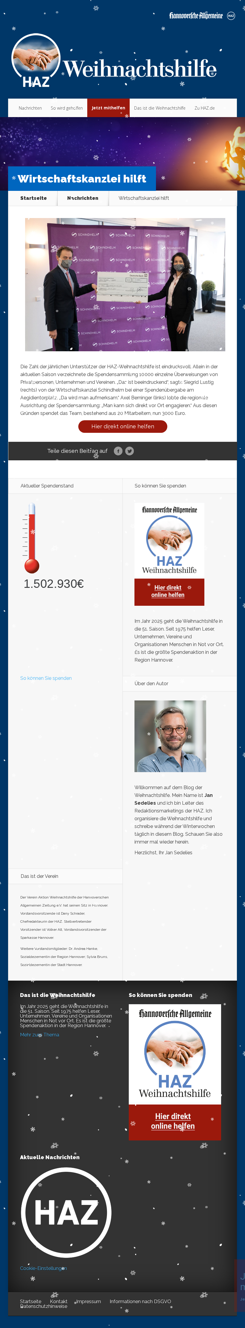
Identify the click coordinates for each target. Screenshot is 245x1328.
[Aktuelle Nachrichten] (66, 1212)
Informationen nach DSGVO (140, 1301)
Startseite (33, 198)
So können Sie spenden (46, 678)
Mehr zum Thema (39, 1035)
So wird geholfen (67, 108)
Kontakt (59, 1301)
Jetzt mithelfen (108, 108)
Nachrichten (30, 108)
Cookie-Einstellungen (43, 1268)
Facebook (118, 451)
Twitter (129, 451)
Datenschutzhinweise (43, 1306)
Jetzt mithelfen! (208, 1281)
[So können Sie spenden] (169, 604)
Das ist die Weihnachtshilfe (160, 108)
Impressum (88, 1301)
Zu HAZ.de (205, 108)
